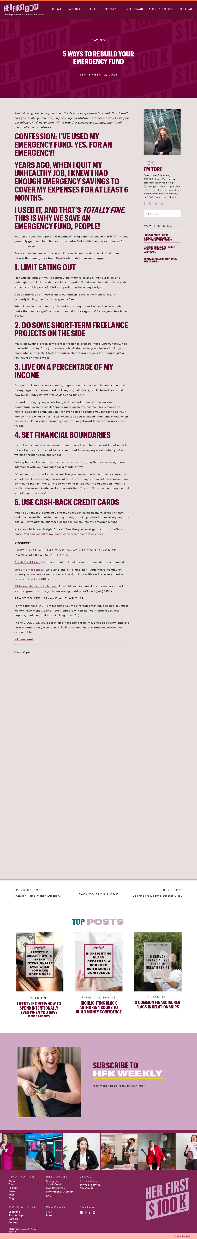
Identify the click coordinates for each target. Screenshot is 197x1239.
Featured (157, 997)
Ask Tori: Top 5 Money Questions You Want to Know (51, 895)
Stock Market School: (29, 569)
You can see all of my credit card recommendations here (63, 534)
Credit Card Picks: (27, 562)
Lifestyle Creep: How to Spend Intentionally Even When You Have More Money (158, 237)
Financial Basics (99, 997)
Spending (39, 998)
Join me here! (23, 639)
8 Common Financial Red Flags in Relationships (160, 260)
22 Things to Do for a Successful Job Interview (164, 895)
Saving (98, 40)
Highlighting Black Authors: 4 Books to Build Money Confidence (159, 249)
